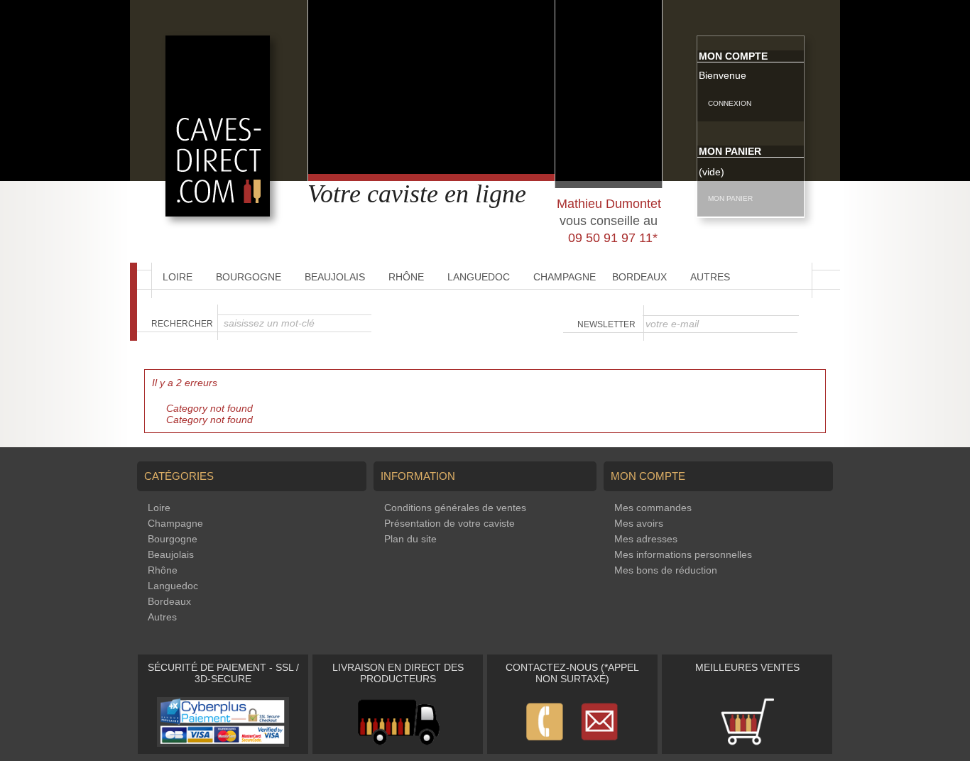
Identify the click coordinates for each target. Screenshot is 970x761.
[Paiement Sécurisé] (223, 743)
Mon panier (730, 151)
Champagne (564, 277)
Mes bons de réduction (665, 570)
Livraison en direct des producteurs (398, 673)
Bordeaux (639, 277)
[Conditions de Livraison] (398, 743)
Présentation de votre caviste (449, 523)
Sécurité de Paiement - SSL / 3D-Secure (223, 673)
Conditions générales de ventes (455, 507)
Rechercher (182, 324)
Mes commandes (653, 507)
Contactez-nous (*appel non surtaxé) (572, 673)
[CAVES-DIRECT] (217, 213)
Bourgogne (248, 277)
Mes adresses (645, 538)
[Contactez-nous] (572, 743)
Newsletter (606, 324)
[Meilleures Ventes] (747, 743)
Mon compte (733, 56)
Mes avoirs (638, 523)
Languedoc (478, 277)
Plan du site (410, 538)
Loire (177, 277)
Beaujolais (335, 277)
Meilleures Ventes (747, 667)
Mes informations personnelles (683, 554)
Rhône (406, 277)
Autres (710, 277)
